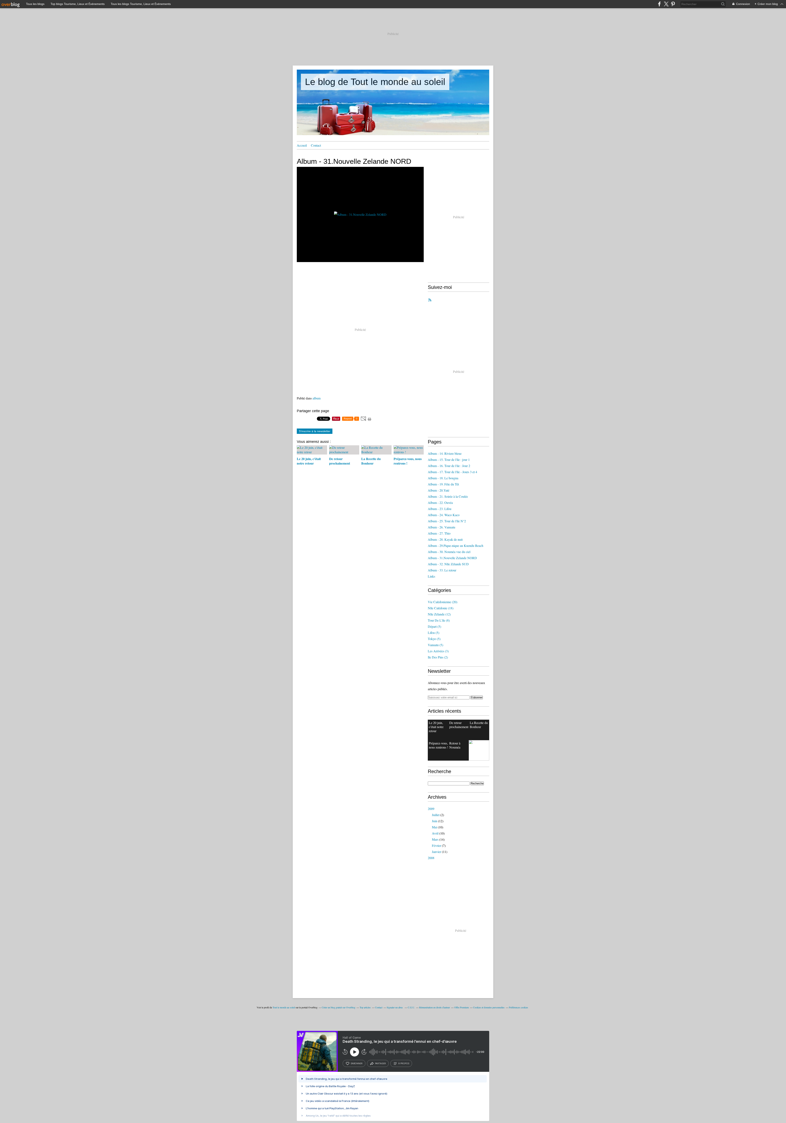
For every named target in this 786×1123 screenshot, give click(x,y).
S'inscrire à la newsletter (314, 431)
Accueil (302, 145)
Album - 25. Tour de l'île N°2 (447, 521)
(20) (442, 602)
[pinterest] (672, 4)
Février (436, 845)
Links (431, 576)
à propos (403, 1063)
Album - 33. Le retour (442, 570)
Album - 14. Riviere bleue (445, 453)
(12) (439, 614)
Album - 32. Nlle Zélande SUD (448, 564)
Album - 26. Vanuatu (441, 527)
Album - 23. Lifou (439, 509)
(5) (434, 626)
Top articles (365, 1007)
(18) (440, 608)
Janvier (436, 851)
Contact (316, 145)
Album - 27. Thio (439, 533)
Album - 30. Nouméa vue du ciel (449, 552)
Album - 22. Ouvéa (440, 502)
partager (380, 1063)
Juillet (435, 815)
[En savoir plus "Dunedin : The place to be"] (479, 750)
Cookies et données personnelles (489, 1007)
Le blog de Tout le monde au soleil (375, 82)
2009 (431, 808)
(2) (438, 657)
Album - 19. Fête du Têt (443, 484)
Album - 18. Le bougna (443, 478)
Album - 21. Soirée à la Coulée (448, 496)
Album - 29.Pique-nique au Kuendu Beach (455, 545)
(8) (439, 620)
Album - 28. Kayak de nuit (445, 539)
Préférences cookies (518, 1007)
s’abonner (357, 1063)
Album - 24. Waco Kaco (444, 515)
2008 (431, 858)
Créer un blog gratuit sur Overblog (338, 1007)
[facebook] (659, 4)
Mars (435, 839)
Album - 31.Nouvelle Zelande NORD (452, 558)
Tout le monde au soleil (284, 1007)
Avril (435, 833)
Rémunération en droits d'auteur (434, 1007)
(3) (438, 651)
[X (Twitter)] (666, 4)
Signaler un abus (395, 1007)
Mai (434, 827)
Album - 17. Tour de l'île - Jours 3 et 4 (452, 472)
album (317, 398)
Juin (434, 821)
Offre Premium (461, 1007)
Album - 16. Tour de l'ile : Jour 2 (449, 466)
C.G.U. (411, 1007)
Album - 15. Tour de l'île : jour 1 (449, 459)
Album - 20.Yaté (438, 490)
